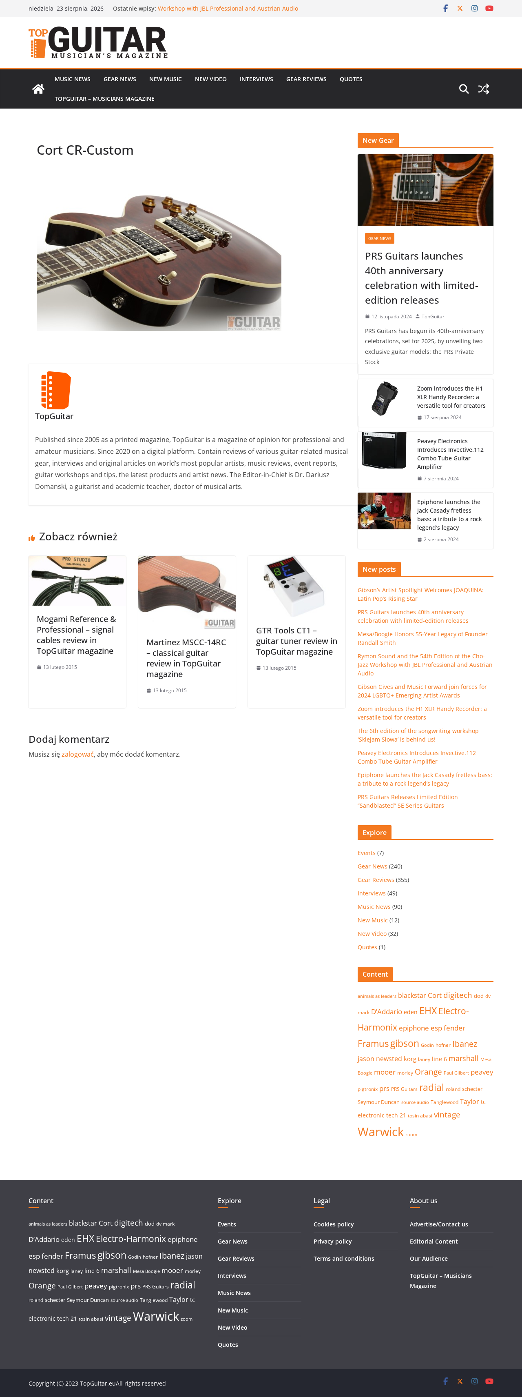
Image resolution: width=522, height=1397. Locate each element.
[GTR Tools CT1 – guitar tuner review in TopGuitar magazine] (296, 561)
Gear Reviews (306, 79)
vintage (447, 1114)
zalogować (78, 754)
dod (479, 995)
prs (384, 1088)
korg (410, 1059)
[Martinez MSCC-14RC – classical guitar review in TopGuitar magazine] (187, 561)
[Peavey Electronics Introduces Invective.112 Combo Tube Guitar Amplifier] (384, 460)
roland (453, 1089)
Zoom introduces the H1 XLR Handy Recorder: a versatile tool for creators (451, 396)
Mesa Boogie (146, 1271)
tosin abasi (420, 1115)
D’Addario (386, 1011)
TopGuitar (433, 316)
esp (436, 1028)
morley (405, 1072)
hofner (443, 1045)
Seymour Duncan (379, 1102)
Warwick (381, 1132)
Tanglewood (444, 1102)
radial (431, 1087)
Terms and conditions (344, 1258)
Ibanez (464, 1043)
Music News (73, 79)
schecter (472, 1089)
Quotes (351, 79)
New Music (165, 79)
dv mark (165, 1223)
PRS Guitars (404, 1089)
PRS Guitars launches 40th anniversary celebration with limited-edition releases (421, 277)
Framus (373, 1043)
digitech (457, 995)
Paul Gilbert (456, 1073)
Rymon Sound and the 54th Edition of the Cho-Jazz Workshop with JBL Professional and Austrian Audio (228, 12)
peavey (482, 1072)
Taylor (469, 1101)
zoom (411, 1134)
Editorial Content (434, 1241)
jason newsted (380, 1058)
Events (367, 853)
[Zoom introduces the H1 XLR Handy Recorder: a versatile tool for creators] (384, 403)
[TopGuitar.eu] (38, 89)
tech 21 (396, 1115)
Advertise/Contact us (439, 1224)
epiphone (414, 1028)
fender (454, 1028)
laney (424, 1059)
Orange (428, 1071)
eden (411, 1012)
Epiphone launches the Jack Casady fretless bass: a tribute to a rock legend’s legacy (449, 514)
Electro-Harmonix (131, 1238)
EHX (428, 1010)
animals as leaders (377, 996)
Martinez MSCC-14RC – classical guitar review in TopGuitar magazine (186, 658)
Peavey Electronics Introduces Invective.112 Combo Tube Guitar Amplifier (450, 454)
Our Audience (429, 1258)
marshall (464, 1058)
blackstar (412, 995)
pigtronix (368, 1089)
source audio (415, 1102)
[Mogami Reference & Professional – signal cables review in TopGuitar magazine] (77, 561)
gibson (404, 1043)
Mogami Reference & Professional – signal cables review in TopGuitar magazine (76, 634)
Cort (435, 995)
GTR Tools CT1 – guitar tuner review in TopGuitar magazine (296, 641)
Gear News (120, 79)
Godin (427, 1045)
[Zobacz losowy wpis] (483, 89)
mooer (385, 1072)
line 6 (439, 1059)
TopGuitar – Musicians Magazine (105, 98)
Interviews (256, 79)
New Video (211, 79)
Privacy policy (333, 1241)
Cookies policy (334, 1224)
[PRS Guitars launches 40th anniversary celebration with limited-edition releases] (425, 190)
